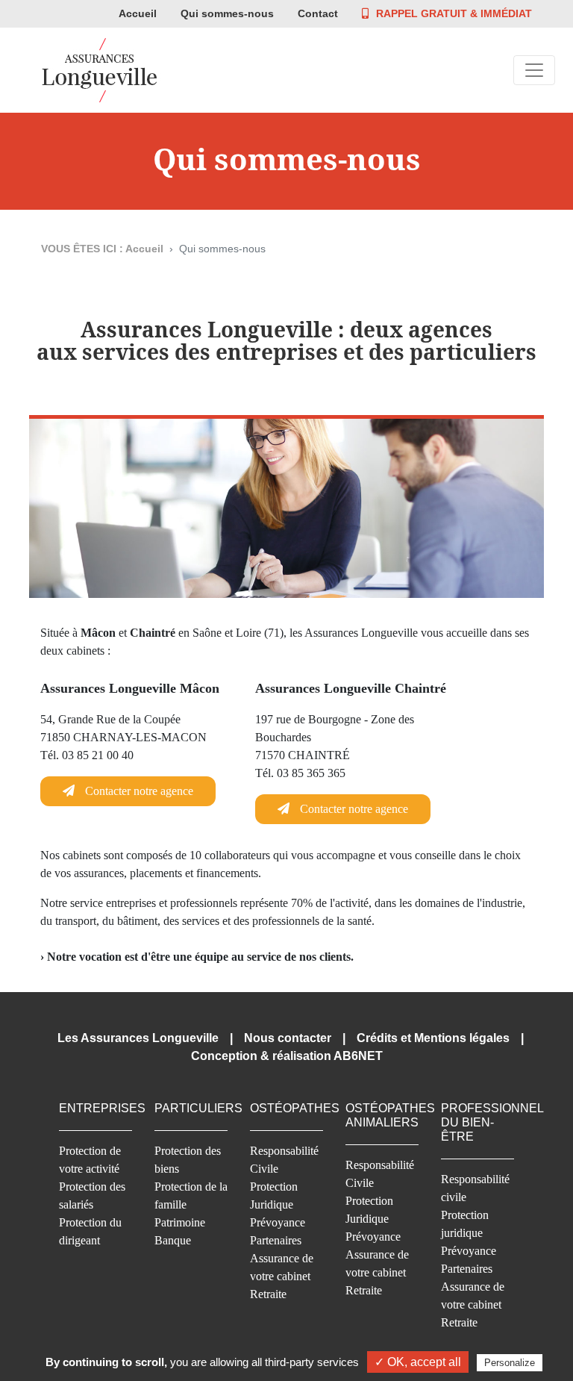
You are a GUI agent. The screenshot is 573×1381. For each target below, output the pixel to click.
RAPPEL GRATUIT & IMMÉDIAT (454, 13)
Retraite (268, 1294)
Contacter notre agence (137, 791)
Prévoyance (277, 1222)
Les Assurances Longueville (138, 1038)
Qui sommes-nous (227, 13)
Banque (172, 1240)
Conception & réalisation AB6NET (287, 1056)
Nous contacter (287, 1038)
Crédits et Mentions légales (433, 1038)
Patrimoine (179, 1222)
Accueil (138, 13)
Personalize (509, 1362)
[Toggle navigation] (534, 70)
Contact (318, 13)
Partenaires (275, 1240)
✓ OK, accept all (418, 1362)
